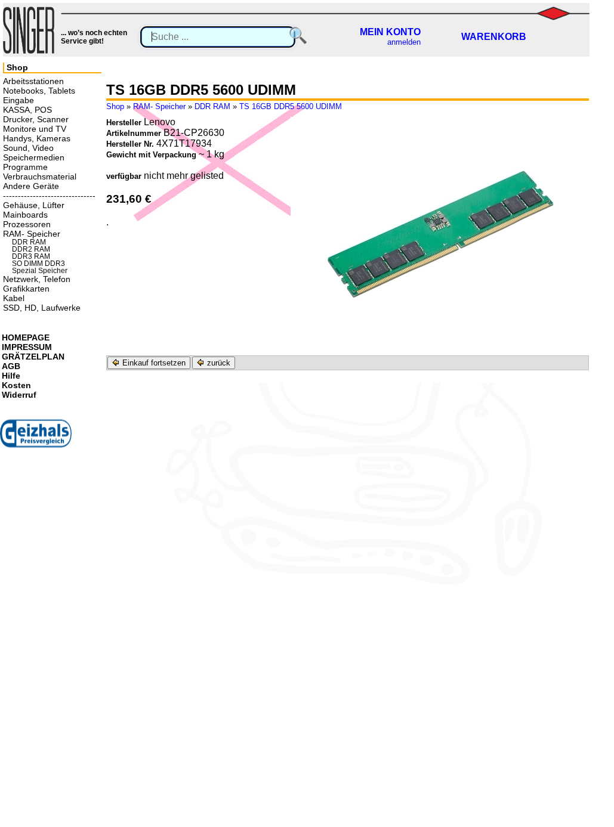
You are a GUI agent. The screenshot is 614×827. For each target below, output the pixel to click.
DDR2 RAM (31, 249)
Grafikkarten (26, 288)
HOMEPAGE (26, 337)
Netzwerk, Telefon (36, 279)
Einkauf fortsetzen (153, 362)
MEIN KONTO (390, 32)
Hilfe (11, 375)
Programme (25, 167)
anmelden (404, 42)
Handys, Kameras (36, 138)
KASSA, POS (27, 109)
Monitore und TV (34, 129)
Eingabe (18, 100)
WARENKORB (493, 37)
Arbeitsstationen (33, 81)
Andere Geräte (31, 186)
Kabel (13, 298)
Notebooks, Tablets (39, 90)
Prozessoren (27, 224)
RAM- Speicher (159, 106)
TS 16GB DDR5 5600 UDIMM (290, 106)
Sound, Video (28, 148)
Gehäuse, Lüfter (33, 205)
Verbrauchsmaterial (39, 176)
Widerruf (19, 394)
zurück (217, 362)
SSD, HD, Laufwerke (42, 307)
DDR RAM (212, 106)
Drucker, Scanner (36, 119)
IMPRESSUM (27, 347)
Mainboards (25, 214)
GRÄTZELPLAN (33, 356)
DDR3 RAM (31, 256)
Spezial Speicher (39, 270)
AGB (11, 366)
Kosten (16, 385)
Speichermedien (33, 157)
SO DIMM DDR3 (38, 263)
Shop (115, 106)
